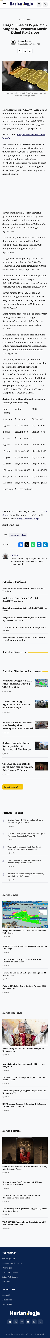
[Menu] (4, 4)
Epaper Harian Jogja (28, 518)
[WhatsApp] (40, 1321)
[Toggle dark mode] (45, 4)
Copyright (7, 1268)
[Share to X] (27, 544)
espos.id (6, 1295)
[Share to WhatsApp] (33, 544)
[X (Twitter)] (15, 1321)
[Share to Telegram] (45, 544)
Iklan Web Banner (10, 1277)
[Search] (39, 4)
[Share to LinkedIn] (39, 544)
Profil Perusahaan (10, 1272)
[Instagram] (22, 1321)
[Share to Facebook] (20, 544)
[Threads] (34, 1321)
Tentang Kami (8, 1259)
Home (21, 19)
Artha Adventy (24, 41)
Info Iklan (6, 1282)
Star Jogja (7, 1304)
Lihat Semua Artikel (12, 787)
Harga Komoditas (18, 535)
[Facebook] (9, 1321)
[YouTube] (28, 1321)
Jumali (14, 555)
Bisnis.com (7, 1300)
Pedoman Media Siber (12, 1263)
